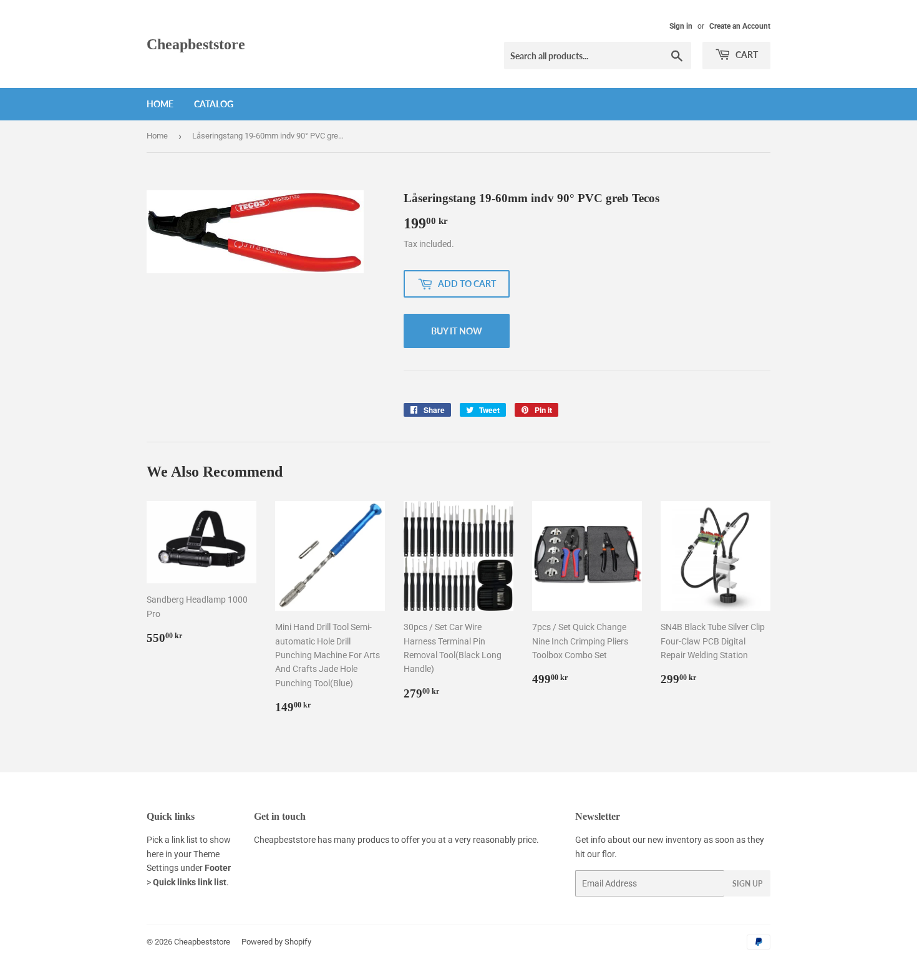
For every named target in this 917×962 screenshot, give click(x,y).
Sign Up (747, 883)
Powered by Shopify (276, 941)
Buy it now (456, 331)
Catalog (213, 104)
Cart (746, 54)
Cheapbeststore (196, 44)
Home (160, 104)
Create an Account (739, 26)
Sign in (680, 26)
